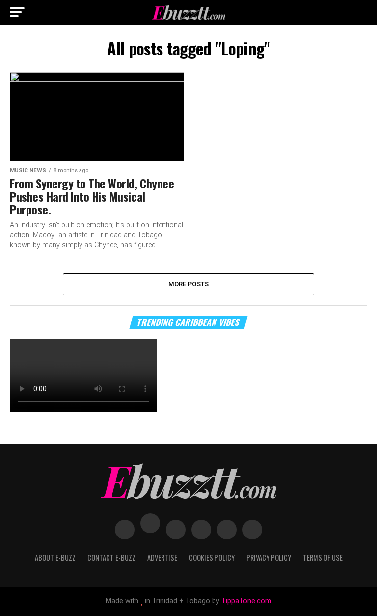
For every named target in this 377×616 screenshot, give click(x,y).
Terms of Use (323, 557)
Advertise (162, 557)
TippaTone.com (246, 601)
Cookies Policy (212, 557)
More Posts (188, 284)
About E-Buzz (55, 557)
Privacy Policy (268, 557)
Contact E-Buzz (111, 557)
